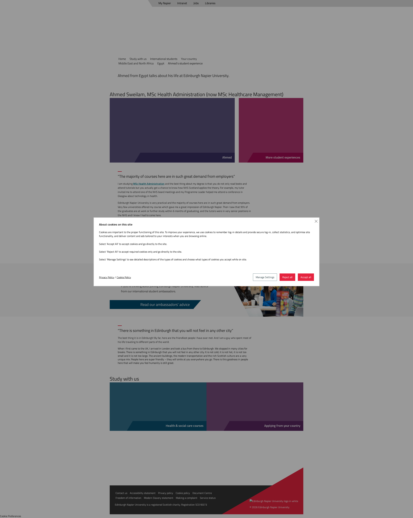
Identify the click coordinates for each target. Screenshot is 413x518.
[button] (316, 221)
